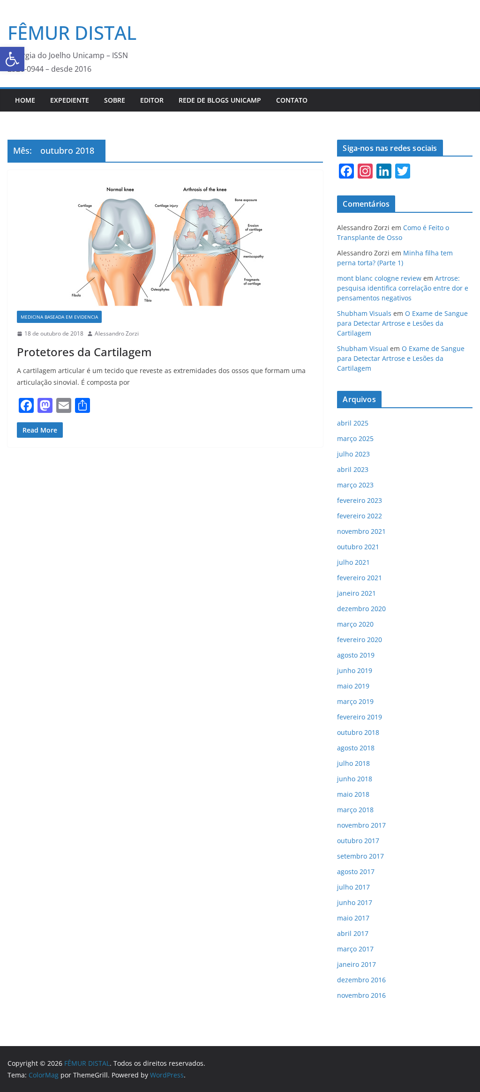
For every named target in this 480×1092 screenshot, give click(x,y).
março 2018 (355, 809)
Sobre (114, 100)
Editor (152, 100)
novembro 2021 (361, 531)
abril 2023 (352, 469)
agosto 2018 (356, 747)
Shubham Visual (362, 348)
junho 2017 (354, 902)
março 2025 (355, 438)
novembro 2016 (361, 995)
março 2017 (355, 948)
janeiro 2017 (356, 964)
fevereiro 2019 (359, 716)
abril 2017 (352, 933)
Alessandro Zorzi (117, 333)
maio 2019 (353, 685)
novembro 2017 (361, 825)
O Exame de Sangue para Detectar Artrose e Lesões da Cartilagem (402, 323)
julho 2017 (353, 887)
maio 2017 (353, 917)
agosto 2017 (356, 871)
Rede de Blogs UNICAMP (220, 100)
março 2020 (355, 624)
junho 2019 (354, 670)
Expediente (69, 100)
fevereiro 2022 (359, 515)
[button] (12, 59)
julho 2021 (353, 562)
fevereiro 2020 (359, 639)
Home (25, 100)
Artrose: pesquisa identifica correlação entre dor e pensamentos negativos (402, 288)
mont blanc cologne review (379, 278)
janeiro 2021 (356, 593)
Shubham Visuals (364, 313)
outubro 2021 (358, 546)
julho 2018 (353, 763)
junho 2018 (354, 778)
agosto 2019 (356, 655)
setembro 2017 (360, 856)
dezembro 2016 (361, 979)
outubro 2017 (358, 840)
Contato (292, 100)
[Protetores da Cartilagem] (165, 245)
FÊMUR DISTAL (72, 32)
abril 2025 (352, 423)
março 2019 (355, 701)
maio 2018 (353, 794)
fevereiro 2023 (359, 500)
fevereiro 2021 (359, 577)
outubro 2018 (358, 732)
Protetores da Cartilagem (84, 351)
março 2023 (355, 484)
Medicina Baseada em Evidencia (59, 317)
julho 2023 (353, 453)
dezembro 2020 (361, 608)
